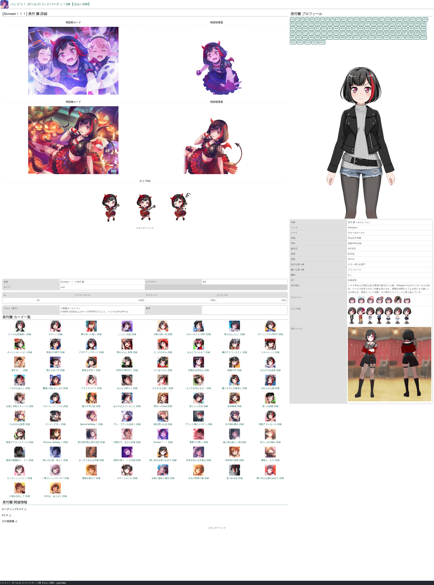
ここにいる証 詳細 (127, 334)
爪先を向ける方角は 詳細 (198, 460)
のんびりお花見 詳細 (270, 370)
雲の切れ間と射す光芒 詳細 (91, 442)
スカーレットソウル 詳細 (55, 406)
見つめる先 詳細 (234, 478)
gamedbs (61, 583)
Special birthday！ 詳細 (91, 424)
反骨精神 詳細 (234, 406)
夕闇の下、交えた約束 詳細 (127, 442)
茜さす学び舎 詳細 (91, 406)
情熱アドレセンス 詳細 (270, 424)
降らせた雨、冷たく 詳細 (55, 460)
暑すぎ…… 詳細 (20, 370)
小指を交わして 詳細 (19, 496)
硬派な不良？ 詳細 (91, 370)
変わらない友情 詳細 (127, 352)
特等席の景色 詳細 (234, 460)
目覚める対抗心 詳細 (198, 370)
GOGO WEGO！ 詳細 (127, 370)
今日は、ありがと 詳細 (55, 496)
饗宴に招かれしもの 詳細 (55, 388)
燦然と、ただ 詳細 (270, 460)
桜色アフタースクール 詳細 (19, 442)
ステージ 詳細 (55, 334)
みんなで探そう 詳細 (127, 388)
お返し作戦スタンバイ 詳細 (19, 406)
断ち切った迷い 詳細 (91, 334)
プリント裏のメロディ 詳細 (198, 424)
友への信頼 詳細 (270, 406)
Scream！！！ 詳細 (163, 442)
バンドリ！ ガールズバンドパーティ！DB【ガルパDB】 (50, 4)
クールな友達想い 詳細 (19, 334)
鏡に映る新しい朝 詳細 (234, 442)
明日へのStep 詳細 (163, 406)
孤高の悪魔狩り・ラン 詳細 (19, 460)
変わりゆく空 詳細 (55, 370)
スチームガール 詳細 (127, 478)
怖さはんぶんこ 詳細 (234, 334)
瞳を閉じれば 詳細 (163, 424)
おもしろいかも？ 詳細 (198, 352)
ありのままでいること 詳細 (127, 406)
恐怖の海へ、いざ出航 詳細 (127, 460)
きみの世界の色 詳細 (198, 478)
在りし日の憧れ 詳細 (270, 442)
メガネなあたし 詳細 (19, 388)
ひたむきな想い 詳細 (163, 388)
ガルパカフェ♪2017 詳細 (198, 334)
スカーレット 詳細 (270, 352)
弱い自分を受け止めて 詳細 (162, 460)
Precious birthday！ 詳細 (55, 442)
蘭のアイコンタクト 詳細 (234, 352)
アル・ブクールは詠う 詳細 (127, 424)
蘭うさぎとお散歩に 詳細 (234, 388)
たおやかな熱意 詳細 (19, 424)
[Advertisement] (144, 253)
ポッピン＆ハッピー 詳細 (19, 352)
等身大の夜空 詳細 (55, 352)
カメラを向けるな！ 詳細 (198, 388)
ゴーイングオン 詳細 (55, 424)
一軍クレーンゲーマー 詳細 (55, 478)
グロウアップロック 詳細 (91, 352)
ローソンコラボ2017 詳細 (270, 334)
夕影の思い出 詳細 (163, 334)
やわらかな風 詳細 (270, 388)
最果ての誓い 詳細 (199, 442)
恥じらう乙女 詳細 (199, 406)
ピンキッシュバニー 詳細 (19, 478)
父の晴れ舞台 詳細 (234, 424)
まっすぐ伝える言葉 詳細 (91, 460)
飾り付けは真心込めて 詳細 (270, 478)
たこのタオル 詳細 (163, 352)
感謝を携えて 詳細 (91, 478)
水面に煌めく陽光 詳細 (163, 478)
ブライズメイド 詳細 (91, 388)
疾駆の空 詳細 (234, 370)
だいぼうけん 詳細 (163, 370)
